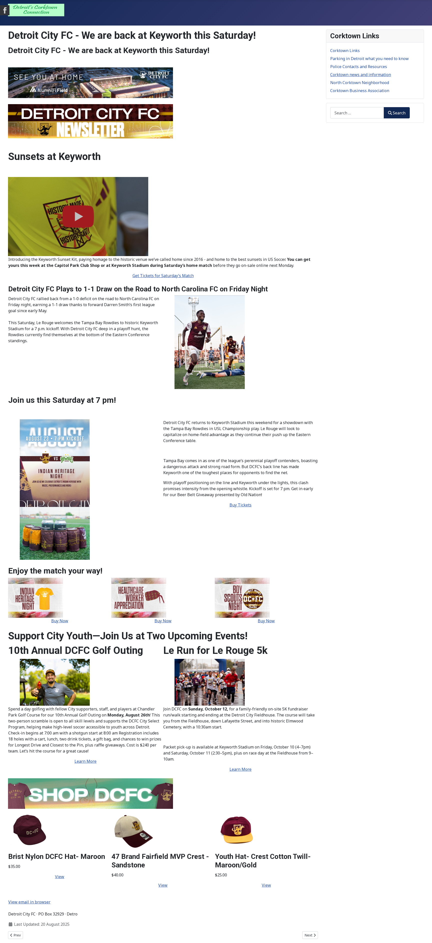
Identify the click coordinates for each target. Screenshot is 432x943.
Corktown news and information (360, 74)
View (59, 876)
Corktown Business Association (359, 90)
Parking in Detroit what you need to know (369, 58)
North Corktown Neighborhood (359, 82)
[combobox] (357, 112)
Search (399, 113)
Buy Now (59, 621)
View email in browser (29, 902)
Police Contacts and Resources (358, 66)
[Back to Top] (423, 933)
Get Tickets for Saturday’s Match (163, 275)
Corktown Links (345, 50)
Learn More (85, 761)
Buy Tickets (241, 505)
